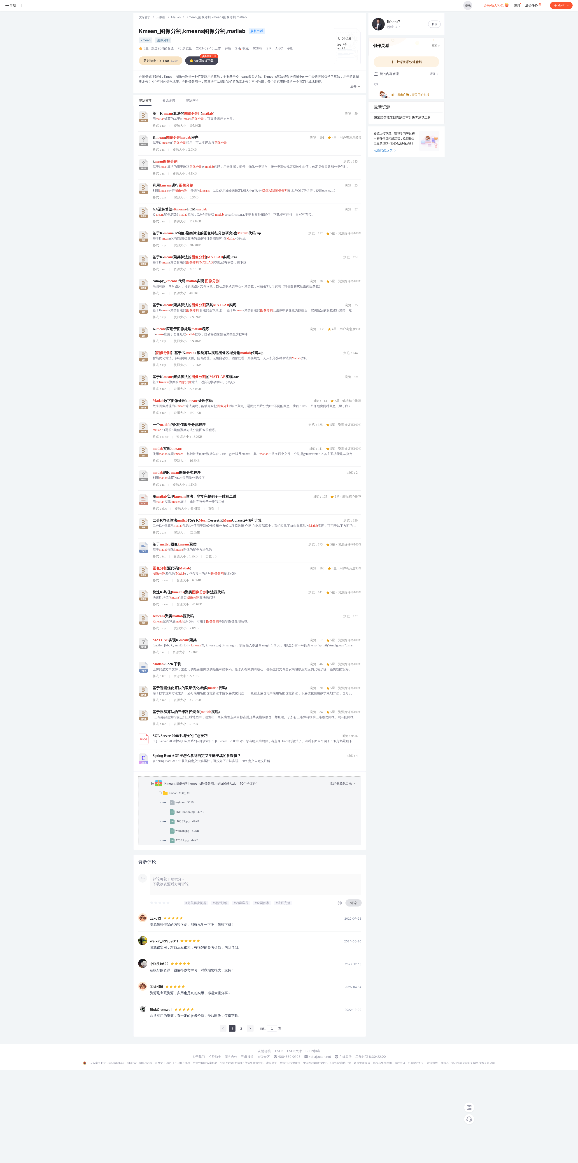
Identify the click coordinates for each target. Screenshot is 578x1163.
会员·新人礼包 (494, 5)
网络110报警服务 (290, 1063)
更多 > (436, 45)
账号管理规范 (362, 1063)
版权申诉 (256, 31)
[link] (145, 17)
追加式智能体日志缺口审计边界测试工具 (402, 117)
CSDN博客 (312, 1051)
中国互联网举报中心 (315, 1063)
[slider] (160, 903)
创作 (561, 5)
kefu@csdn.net (320, 1056)
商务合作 (231, 1056)
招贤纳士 (214, 1056)
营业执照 (432, 1063)
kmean (146, 40)
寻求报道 (247, 1056)
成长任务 (532, 5)
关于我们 (198, 1056)
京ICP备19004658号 (139, 1063)
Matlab (176, 17)
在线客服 (345, 1056)
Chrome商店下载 (340, 1063)
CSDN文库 (294, 1051)
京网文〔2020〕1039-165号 (172, 1063)
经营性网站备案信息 (205, 1063)
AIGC (279, 48)
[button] (355, 86)
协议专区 (263, 1056)
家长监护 (271, 1063)
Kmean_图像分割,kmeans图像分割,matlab (193, 31)
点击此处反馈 (383, 150)
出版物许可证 (416, 1063)
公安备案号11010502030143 (105, 1063)
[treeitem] (253, 836)
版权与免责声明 (382, 1063)
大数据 (160, 17)
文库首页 (145, 17)
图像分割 (163, 40)
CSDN (279, 1051)
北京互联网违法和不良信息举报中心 (241, 1063)
